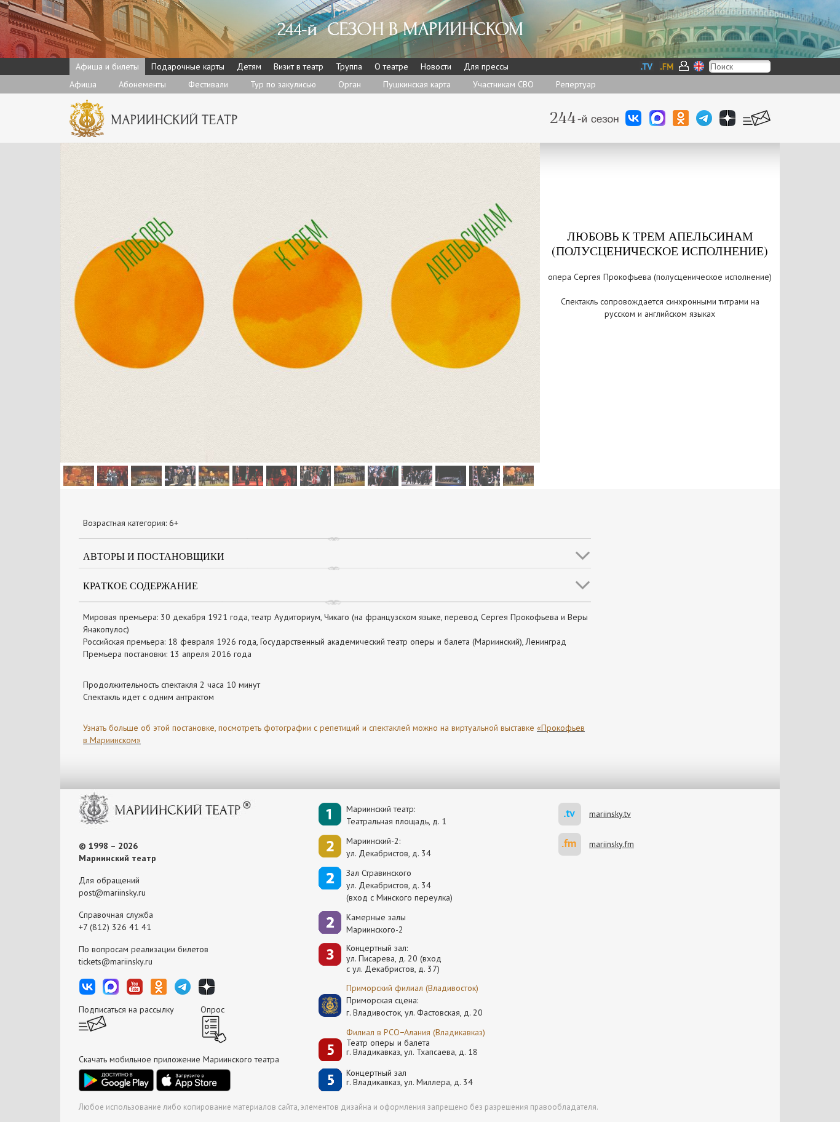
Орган (349, 84)
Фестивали (208, 84)
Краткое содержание (140, 585)
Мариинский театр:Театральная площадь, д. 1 (396, 815)
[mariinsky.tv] (573, 814)
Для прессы (486, 66)
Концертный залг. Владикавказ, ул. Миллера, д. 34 (409, 1078)
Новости (436, 66)
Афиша (83, 84)
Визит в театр (298, 66)
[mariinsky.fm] (573, 844)
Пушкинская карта (417, 84)
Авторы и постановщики (153, 556)
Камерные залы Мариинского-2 (376, 923)
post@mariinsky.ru (112, 892)
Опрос (212, 1009)
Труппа (349, 66)
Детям (249, 66)
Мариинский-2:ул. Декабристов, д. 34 (388, 847)
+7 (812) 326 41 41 (115, 927)
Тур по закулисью (283, 84)
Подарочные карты (187, 66)
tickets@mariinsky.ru (116, 961)
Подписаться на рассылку (126, 1009)
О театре (391, 66)
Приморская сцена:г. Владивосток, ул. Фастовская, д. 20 (401, 1006)
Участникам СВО (503, 84)
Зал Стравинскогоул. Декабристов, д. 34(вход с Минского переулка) (399, 885)
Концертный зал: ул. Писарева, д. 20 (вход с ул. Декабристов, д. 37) (394, 958)
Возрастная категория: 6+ (130, 522)
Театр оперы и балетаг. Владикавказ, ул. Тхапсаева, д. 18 (412, 1047)
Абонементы (142, 84)
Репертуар (576, 84)
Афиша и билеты (107, 66)
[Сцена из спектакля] (77, 474)
